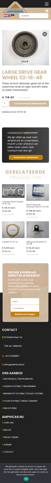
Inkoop (7, 429)
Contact (8, 451)
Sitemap (7, 444)
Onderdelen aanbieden (26, 157)
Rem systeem (9, 408)
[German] (13, 15)
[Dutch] (5, 15)
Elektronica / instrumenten (18, 378)
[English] (9, 15)
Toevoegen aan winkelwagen (30, 103)
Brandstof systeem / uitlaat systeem (23, 393)
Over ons (8, 422)
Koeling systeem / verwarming (19, 386)
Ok (26, 479)
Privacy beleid (10, 437)
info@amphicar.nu (14, 364)
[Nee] (47, 473)
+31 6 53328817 (12, 355)
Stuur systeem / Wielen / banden (20, 400)
